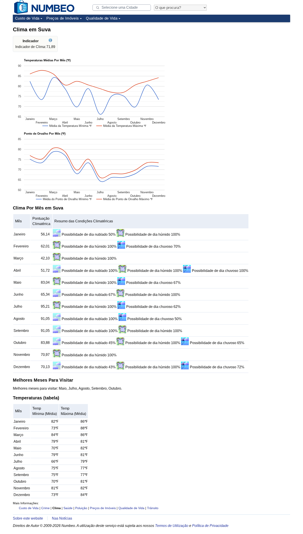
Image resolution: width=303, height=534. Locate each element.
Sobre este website (28, 518)
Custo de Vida (27, 18)
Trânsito (152, 508)
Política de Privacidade (210, 526)
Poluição (81, 508)
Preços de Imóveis (62, 18)
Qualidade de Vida (101, 18)
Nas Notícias (62, 518)
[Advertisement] (257, 52)
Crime (45, 508)
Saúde (68, 508)
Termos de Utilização (171, 526)
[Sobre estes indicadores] (51, 41)
